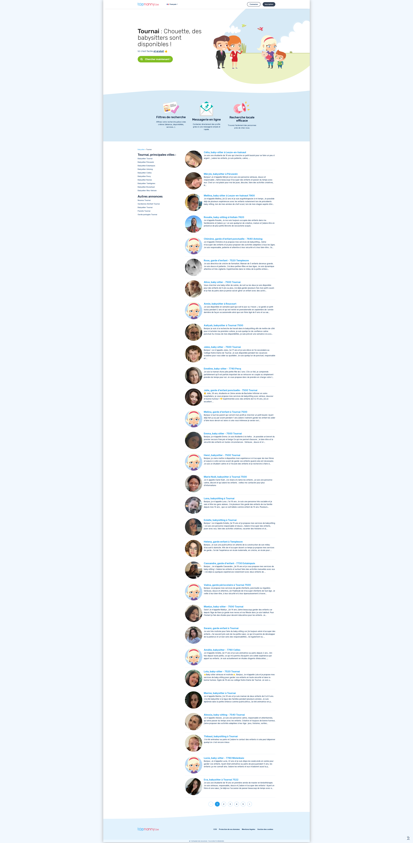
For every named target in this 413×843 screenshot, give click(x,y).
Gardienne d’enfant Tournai (149, 204)
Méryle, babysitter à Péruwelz (221, 174)
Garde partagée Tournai (147, 214)
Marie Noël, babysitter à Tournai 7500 (225, 476)
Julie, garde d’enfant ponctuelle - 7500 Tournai (230, 390)
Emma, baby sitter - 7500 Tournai (223, 433)
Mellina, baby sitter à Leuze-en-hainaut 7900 (229, 195)
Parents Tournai (144, 211)
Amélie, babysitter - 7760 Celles (222, 649)
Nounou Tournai (144, 200)
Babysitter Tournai (145, 158)
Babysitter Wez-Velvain (147, 190)
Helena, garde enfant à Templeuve (223, 541)
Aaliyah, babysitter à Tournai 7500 (223, 325)
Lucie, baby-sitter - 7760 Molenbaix (224, 758)
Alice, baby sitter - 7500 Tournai (222, 282)
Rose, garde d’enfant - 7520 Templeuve (226, 260)
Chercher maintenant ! (157, 59)
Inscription (269, 4)
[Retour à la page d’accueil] (148, 4)
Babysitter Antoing (145, 169)
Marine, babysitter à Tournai (220, 693)
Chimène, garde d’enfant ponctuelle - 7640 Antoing (233, 238)
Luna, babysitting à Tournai (219, 498)
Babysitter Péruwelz (146, 162)
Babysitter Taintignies (146, 183)
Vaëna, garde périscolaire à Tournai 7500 (227, 585)
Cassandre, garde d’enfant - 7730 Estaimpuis (229, 563)
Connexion (254, 4)
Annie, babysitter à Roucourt (220, 303)
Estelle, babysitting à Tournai (220, 520)
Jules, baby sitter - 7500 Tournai (222, 347)
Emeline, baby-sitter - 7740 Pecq (222, 368)
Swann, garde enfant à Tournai (221, 628)
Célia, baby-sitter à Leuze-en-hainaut (225, 152)
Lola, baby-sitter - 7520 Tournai (222, 671)
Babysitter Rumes (145, 180)
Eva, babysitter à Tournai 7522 (221, 779)
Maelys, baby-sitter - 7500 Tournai (223, 606)
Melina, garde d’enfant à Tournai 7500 (225, 411)
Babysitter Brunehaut (146, 187)
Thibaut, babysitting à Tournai (221, 736)
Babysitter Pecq (144, 176)
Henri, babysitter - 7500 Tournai (222, 455)
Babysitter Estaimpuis (146, 166)
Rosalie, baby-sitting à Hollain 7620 (224, 217)
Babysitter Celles (145, 173)
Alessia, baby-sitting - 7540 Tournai (224, 714)
